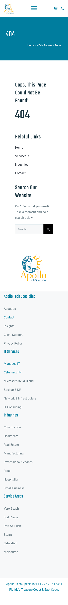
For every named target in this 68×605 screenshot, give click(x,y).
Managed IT (12, 363)
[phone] (62, 8)
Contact (9, 317)
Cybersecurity (13, 372)
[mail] (55, 8)
